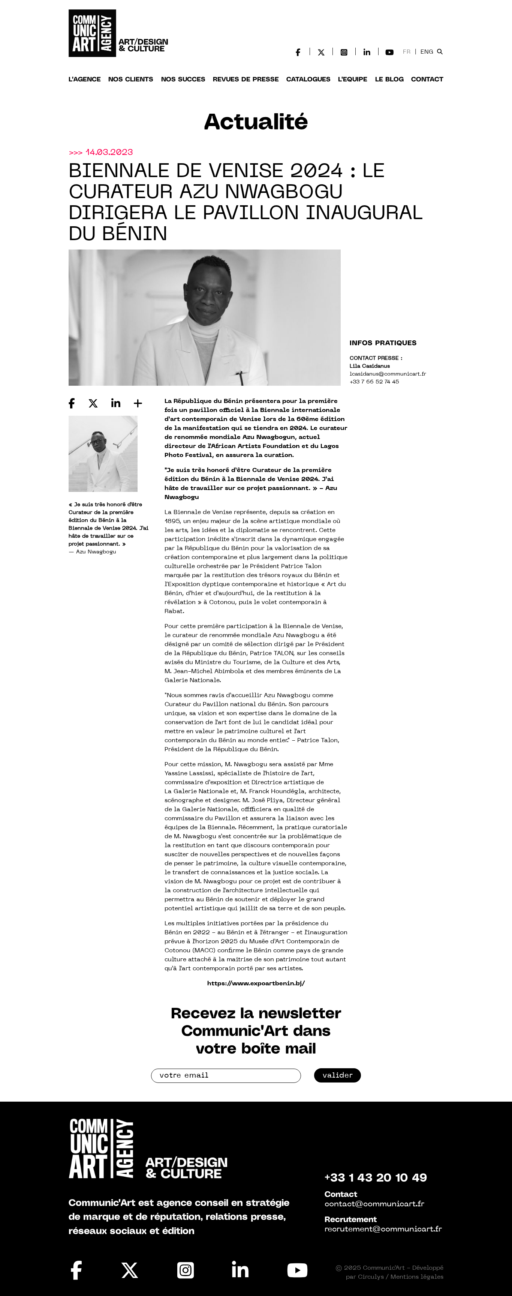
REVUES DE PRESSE (246, 80)
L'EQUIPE (352, 80)
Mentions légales (417, 1277)
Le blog (389, 80)
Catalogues (308, 80)
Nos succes (183, 80)
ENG (427, 52)
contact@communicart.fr (374, 1204)
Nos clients (130, 80)
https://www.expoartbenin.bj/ (256, 984)
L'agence (85, 80)
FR (407, 52)
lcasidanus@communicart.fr (388, 374)
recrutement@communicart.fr (383, 1229)
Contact (427, 80)
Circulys (371, 1277)
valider (338, 1075)
